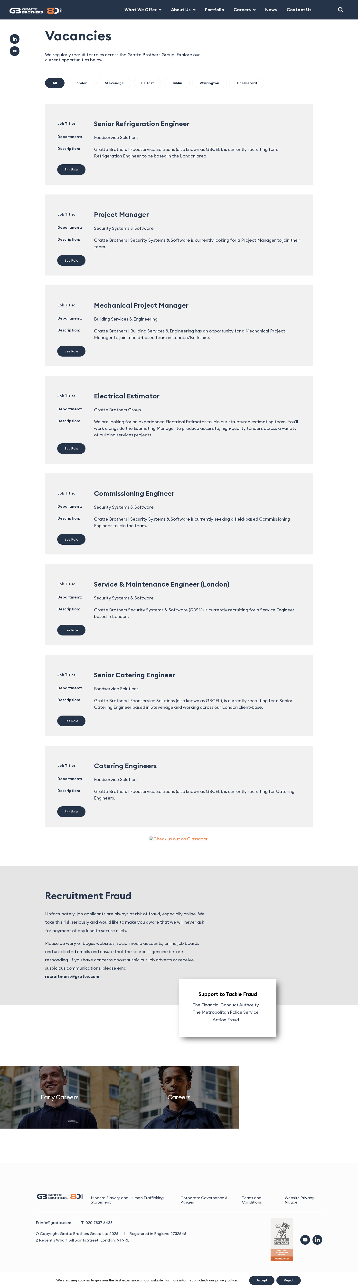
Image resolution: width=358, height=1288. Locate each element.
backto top (338, 1268)
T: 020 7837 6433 (97, 1222)
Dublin (176, 83)
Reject (288, 1280)
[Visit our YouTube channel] (305, 1240)
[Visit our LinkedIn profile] (317, 1240)
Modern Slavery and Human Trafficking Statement (127, 1200)
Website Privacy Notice (299, 1200)
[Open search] (340, 9)
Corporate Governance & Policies (204, 1200)
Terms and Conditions (252, 1200)
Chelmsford (247, 83)
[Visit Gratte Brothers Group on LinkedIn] (14, 39)
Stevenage (114, 83)
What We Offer (140, 9)
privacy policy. (226, 1280)
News (271, 9)
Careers (242, 9)
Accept (261, 1280)
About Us (181, 9)
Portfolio (214, 9)
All (55, 83)
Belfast (147, 83)
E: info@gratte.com (53, 1222)
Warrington (209, 83)
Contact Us (299, 9)
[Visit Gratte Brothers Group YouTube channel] (14, 51)
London (81, 83)
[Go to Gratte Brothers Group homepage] (31, 9)
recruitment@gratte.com (72, 976)
